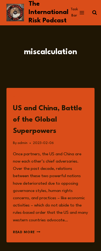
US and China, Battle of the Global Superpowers (47, 120)
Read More (26, 232)
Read (17, 96)
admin (22, 143)
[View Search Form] (94, 13)
